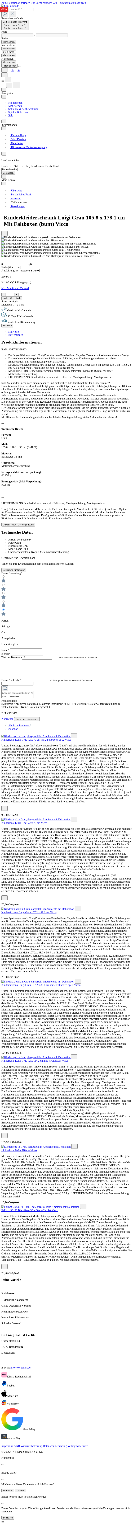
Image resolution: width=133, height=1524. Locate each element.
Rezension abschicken (27, 719)
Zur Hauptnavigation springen (69, 2)
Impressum (7, 1446)
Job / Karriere (18, 139)
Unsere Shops (18, 135)
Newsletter (16, 143)
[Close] (19, 66)
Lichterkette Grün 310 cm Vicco (19, 1150)
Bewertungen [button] (15, 334)
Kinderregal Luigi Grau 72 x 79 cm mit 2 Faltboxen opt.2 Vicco (36, 739)
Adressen (15, 198)
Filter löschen (9, 65)
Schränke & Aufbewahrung (23, 108)
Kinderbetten (15, 102)
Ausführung (8, 270)
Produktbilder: (9, 700)
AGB (17, 1446)
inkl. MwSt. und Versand (15, 288)
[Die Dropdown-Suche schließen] (12, 14)
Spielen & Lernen (18, 112)
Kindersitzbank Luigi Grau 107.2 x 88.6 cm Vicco (28, 912)
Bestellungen (17, 206)
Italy (28, 166)
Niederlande (38, 166)
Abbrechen (7, 718)
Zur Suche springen (42, 2)
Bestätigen (8, 173)
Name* (5, 650)
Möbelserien (15, 105)
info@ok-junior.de (20, 1367)
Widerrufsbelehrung (32, 1446)
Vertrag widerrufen (78, 1446)
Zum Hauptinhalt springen (16, 2)
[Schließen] (2, 1521)
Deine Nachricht (11, 680)
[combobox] (17, 9)
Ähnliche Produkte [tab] (19, 725)
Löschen (20, 1490)
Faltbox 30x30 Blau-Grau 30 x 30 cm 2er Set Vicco (29, 1210)
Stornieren (8, 1490)
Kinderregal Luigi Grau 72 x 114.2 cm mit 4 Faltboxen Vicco (34, 1060)
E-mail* (6, 653)
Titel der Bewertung (13, 657)
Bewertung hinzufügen (14, 570)
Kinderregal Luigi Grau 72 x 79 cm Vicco (24, 822)
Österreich (20, 166)
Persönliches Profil (21, 194)
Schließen (8, 1517)
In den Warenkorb (11, 298)
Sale (10, 115)
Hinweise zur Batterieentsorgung (28, 147)
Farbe (4, 267)
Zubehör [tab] (13, 728)
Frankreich (7, 166)
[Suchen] (4, 14)
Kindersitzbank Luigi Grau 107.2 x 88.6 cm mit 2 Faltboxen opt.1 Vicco (41, 985)
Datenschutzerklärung (55, 1446)
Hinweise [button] (13, 331)
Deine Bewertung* (11, 573)
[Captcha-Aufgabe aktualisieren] (4, 688)
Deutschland (52, 166)
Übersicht (16, 190)
